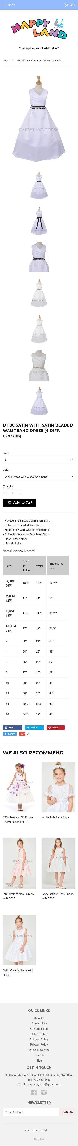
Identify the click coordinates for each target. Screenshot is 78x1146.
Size (5, 453)
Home (6, 60)
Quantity (8, 486)
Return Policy (39, 1034)
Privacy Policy (39, 1044)
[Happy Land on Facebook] (34, 1093)
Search (39, 1055)
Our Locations (39, 1029)
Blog (39, 1060)
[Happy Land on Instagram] (44, 1093)
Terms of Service (39, 1050)
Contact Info (39, 1023)
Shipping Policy (39, 1039)
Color (6, 469)
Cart (72, 5)
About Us (39, 1018)
